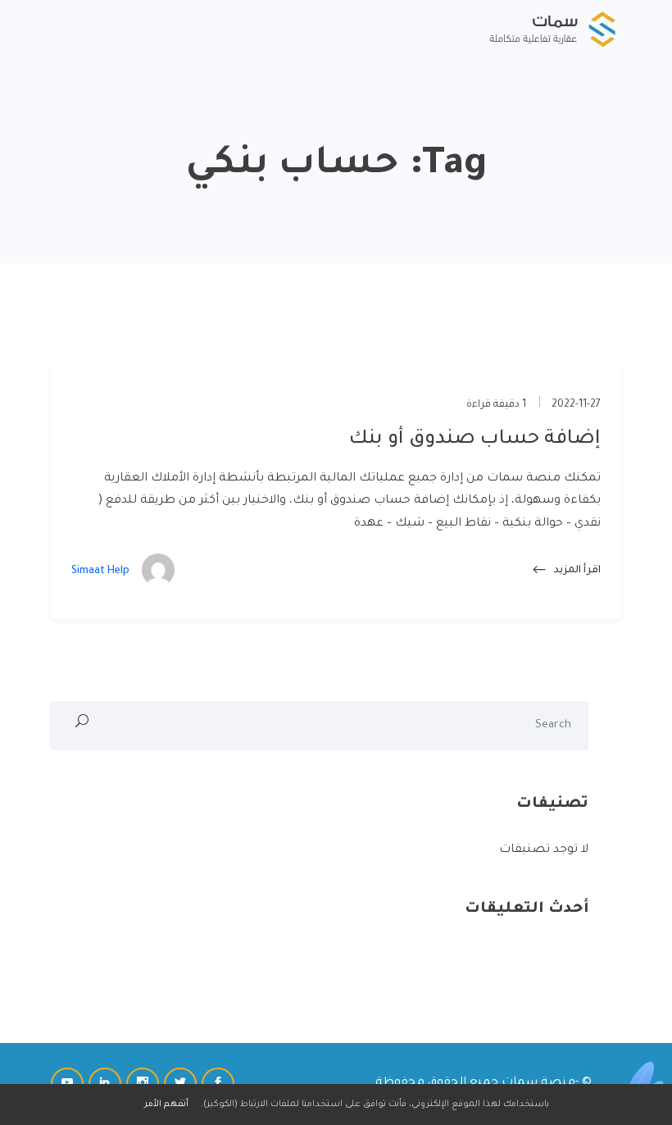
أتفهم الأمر (166, 1104)
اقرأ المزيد (576, 570)
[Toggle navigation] (63, 29)
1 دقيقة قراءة (497, 405)
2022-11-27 (576, 405)
